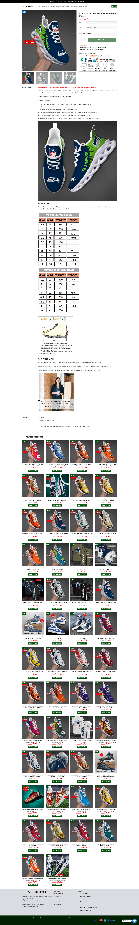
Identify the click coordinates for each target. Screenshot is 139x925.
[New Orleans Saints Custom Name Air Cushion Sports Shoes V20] (106, 520)
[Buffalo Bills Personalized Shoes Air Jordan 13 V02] (57, 623)
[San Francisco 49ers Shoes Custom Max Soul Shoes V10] (81, 761)
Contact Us (59, 893)
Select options (33, 470)
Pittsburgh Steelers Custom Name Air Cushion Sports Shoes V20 (82, 499)
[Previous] (24, 40)
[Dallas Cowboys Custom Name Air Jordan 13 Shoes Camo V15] (33, 623)
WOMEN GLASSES (73, 6)
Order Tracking (60, 902)
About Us (58, 896)
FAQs (57, 899)
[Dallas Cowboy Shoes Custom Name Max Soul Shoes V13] (57, 865)
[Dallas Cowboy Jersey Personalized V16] (33, 589)
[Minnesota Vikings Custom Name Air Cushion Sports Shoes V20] (106, 485)
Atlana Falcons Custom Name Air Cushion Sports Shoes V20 (106, 672)
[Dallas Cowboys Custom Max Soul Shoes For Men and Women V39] (57, 485)
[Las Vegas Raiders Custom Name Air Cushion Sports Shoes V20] (57, 589)
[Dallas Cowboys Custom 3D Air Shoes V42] (81, 623)
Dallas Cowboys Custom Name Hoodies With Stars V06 (57, 775)
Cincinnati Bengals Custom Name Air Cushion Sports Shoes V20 (33, 706)
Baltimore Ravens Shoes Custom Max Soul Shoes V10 (81, 706)
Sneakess (43, 363)
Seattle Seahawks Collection (92, 11)
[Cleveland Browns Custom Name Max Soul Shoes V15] (33, 554)
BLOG (86, 6)
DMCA (82, 904)
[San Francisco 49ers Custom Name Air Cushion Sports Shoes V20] (33, 485)
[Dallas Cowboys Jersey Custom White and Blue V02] (106, 554)
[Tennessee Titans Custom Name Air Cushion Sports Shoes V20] (57, 451)
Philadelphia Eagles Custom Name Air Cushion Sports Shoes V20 (82, 534)
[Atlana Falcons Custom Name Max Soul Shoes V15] (81, 830)
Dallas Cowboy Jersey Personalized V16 (33, 603)
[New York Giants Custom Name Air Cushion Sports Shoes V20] (106, 623)
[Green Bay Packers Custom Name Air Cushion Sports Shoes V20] (106, 796)
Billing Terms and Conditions (88, 907)
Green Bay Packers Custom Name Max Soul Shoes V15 (57, 741)
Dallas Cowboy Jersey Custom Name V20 (82, 568)
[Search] (109, 6)
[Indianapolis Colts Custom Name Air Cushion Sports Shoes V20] (33, 761)
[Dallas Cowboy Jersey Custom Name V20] (81, 554)
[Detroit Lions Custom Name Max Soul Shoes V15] (81, 796)
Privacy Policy (84, 893)
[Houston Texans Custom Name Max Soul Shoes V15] (33, 830)
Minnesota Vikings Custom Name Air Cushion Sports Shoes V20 (106, 499)
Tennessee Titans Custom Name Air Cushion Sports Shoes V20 (57, 465)
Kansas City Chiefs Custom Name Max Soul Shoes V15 (33, 465)
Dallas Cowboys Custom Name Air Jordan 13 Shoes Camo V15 (33, 637)
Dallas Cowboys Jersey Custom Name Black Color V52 (81, 603)
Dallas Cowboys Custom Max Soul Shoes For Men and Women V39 (57, 499)
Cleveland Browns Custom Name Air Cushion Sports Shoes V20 (33, 534)
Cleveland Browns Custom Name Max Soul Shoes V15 (33, 568)
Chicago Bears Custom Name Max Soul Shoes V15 (57, 706)
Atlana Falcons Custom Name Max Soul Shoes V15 (82, 844)
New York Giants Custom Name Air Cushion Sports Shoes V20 (106, 637)
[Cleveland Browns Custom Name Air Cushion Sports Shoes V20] (33, 520)
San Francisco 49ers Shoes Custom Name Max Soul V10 (33, 810)
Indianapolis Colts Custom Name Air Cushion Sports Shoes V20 (33, 775)
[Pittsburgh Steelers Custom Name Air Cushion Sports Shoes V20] (81, 485)
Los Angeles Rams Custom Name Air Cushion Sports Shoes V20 (33, 672)
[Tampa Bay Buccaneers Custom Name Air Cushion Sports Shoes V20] (81, 658)
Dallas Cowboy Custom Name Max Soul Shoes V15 (106, 603)
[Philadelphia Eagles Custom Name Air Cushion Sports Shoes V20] (81, 520)
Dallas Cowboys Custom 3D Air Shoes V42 (82, 637)
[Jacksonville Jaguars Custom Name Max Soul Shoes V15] (57, 554)
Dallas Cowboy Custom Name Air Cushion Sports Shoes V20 (57, 672)
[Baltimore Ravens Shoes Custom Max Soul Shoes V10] (81, 692)
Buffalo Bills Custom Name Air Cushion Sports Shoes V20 (33, 741)
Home (80, 11)
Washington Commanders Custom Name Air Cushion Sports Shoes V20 (106, 741)
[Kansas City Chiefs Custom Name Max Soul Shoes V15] (33, 451)
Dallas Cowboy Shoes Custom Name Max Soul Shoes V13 (57, 879)
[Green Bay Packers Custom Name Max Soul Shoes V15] (57, 727)
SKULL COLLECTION (45, 6)
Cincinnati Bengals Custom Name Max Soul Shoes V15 (106, 465)
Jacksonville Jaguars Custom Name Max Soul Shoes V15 (57, 568)
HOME (39, 6)
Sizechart (58, 904)
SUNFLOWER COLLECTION (56, 6)
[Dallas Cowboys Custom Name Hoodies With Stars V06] (57, 761)
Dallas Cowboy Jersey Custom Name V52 (82, 741)
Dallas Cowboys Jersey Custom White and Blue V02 (106, 568)
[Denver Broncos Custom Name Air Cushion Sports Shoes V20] (81, 451)
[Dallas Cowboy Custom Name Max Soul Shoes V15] (106, 589)
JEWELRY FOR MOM (65, 6)
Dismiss (86, 1)
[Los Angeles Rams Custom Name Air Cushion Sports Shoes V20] (33, 658)
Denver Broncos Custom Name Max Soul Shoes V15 (57, 534)
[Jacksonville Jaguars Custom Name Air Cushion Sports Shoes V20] (57, 830)
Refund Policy (84, 902)
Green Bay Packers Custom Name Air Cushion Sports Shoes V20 (106, 810)
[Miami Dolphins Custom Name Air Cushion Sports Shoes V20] (33, 865)
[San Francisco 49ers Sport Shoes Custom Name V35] (57, 796)
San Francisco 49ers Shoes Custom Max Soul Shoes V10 (81, 775)
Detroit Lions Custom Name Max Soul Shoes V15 (81, 810)
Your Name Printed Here (85, 33)
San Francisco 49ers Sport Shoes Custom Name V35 (57, 810)
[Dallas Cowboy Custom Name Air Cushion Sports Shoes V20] (57, 658)
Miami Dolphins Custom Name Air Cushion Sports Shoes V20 (33, 879)
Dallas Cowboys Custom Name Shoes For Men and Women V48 (106, 775)
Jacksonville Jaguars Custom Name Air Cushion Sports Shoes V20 (57, 844)
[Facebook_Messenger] (134, 921)
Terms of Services (85, 896)
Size (80, 27)
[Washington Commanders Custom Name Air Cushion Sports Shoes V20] (106, 727)
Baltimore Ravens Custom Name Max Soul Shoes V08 (106, 706)
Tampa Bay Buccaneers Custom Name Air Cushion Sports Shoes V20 (81, 672)
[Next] (73, 40)
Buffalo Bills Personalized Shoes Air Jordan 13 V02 (57, 637)
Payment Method (85, 910)
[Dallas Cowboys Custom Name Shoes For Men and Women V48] (106, 761)
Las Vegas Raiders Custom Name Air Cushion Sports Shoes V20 (57, 603)
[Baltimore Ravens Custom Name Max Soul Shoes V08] (106, 692)
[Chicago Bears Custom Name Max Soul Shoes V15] (57, 692)
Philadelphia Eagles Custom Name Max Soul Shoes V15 (106, 844)
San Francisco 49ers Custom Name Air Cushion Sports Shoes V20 (33, 499)
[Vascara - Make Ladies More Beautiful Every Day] (29, 6)
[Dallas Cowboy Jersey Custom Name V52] (81, 727)
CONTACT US (81, 6)
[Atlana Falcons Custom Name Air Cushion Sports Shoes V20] (106, 658)
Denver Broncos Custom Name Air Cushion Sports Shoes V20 (82, 465)
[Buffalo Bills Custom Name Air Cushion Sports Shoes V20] (33, 727)
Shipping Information (86, 899)
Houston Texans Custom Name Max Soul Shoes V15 (33, 844)
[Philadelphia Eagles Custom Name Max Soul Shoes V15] (106, 830)
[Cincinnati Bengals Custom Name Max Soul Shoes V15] (106, 451)
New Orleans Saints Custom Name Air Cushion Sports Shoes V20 (106, 534)
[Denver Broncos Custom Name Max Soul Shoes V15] (57, 520)
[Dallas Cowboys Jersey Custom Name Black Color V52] (81, 589)
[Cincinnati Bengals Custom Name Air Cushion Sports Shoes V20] (33, 692)
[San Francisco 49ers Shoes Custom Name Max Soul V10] (33, 796)
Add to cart (101, 40)
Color (80, 23)
